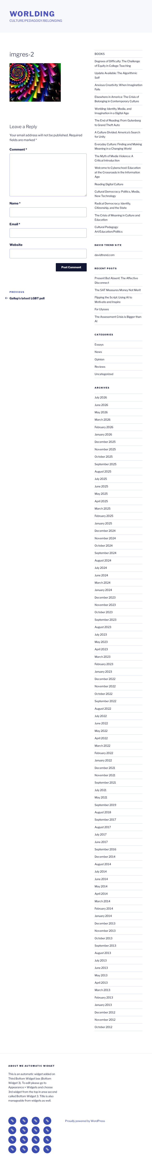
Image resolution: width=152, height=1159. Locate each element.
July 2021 (100, 790)
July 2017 (100, 834)
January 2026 (103, 434)
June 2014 (101, 879)
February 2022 (104, 753)
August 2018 (103, 812)
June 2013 (101, 967)
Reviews (100, 366)
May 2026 (101, 412)
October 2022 (103, 693)
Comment (18, 149)
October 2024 (104, 545)
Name (15, 203)
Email (15, 224)
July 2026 (101, 397)
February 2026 (104, 427)
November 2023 (105, 604)
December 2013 (105, 923)
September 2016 (105, 849)
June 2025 (101, 486)
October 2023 (104, 612)
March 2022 (102, 745)
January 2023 (103, 671)
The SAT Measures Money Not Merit (118, 290)
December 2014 (105, 856)
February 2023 (104, 664)
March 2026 (102, 419)
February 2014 (104, 908)
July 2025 (101, 478)
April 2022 (101, 738)
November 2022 (105, 686)
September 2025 (105, 464)
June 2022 (101, 723)
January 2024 (103, 590)
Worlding (32, 14)
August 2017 (103, 827)
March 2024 (102, 582)
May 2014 (101, 886)
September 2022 (105, 701)
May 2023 (101, 641)
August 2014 (103, 864)
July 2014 (101, 871)
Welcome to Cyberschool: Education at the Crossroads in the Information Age (118, 172)
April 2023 (101, 649)
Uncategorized (104, 374)
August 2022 (103, 708)
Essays (99, 344)
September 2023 (105, 619)
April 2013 (101, 982)
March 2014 (102, 901)
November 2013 (105, 930)
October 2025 (104, 456)
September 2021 (105, 782)
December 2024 (105, 530)
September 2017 (105, 819)
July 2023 (101, 634)
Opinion (99, 359)
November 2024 (105, 538)
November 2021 (105, 775)
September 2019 (105, 805)
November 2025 (105, 449)
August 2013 (103, 953)
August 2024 (103, 560)
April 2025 (101, 501)
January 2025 (103, 523)
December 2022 (105, 679)
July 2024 (101, 567)
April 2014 (101, 893)
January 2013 (103, 1004)
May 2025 (101, 493)
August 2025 (103, 471)
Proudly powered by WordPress (85, 1121)
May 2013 (101, 975)
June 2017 (101, 842)
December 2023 (105, 597)
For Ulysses (102, 309)
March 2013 (102, 990)
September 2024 (105, 553)
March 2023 (102, 656)
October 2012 (103, 1027)
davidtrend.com (105, 255)
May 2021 (101, 797)
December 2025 (105, 441)
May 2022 (101, 730)
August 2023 (103, 627)
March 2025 (102, 508)
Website (16, 245)
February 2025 (104, 515)
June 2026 (101, 405)
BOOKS (100, 53)
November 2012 (105, 1019)
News (98, 351)
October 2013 (103, 938)
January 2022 (103, 760)
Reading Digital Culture (109, 184)
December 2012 (105, 1012)
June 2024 (101, 575)
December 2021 (105, 767)
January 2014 (103, 915)
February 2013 (104, 997)
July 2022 (101, 716)
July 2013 (101, 960)
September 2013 (105, 945)
